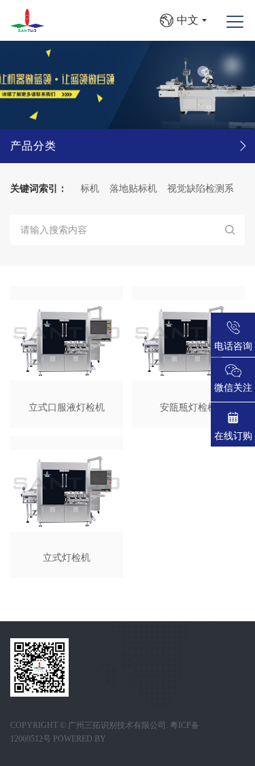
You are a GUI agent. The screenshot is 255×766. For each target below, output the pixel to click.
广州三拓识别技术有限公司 (117, 725)
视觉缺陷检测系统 (201, 189)
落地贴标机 (128, 189)
